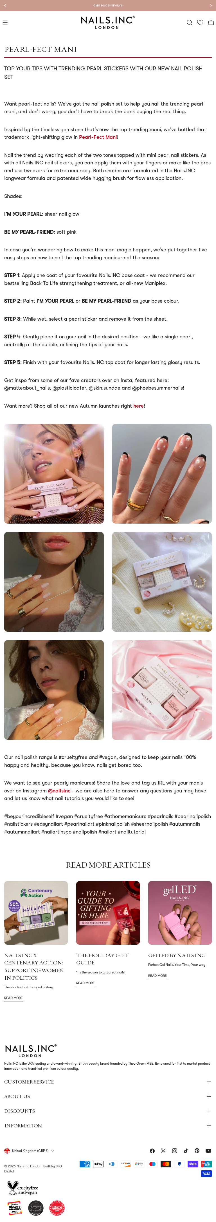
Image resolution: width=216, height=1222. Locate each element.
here (138, 406)
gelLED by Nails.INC (176, 955)
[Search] (189, 22)
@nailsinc (59, 791)
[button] (200, 22)
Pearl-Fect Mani (98, 137)
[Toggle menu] (5, 22)
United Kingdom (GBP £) (30, 1151)
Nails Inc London (29, 1166)
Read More (13, 998)
